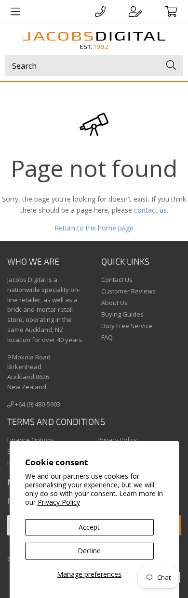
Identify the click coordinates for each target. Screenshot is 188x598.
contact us (150, 210)
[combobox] (94, 65)
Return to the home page (94, 227)
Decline (89, 550)
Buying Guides (122, 314)
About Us (114, 302)
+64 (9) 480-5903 (36, 404)
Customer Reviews (128, 291)
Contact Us (117, 279)
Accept (89, 527)
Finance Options (30, 439)
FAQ (107, 337)
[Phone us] (100, 11)
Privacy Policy (59, 502)
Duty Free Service (126, 325)
